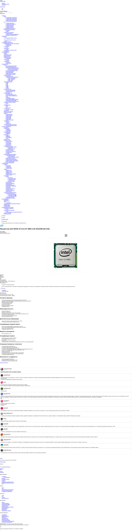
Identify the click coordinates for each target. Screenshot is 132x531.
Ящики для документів (10, 188)
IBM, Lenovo (8, 107)
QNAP (7, 31)
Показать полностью (4, 362)
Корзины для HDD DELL (10, 90)
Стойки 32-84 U (9, 168)
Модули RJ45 (8, 144)
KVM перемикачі (11, 156)
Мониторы (8, 121)
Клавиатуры (8, 123)
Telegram (1, 468)
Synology (8, 30)
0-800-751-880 (2, 1)
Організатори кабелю (10, 183)
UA (2, 8)
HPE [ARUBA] (8, 137)
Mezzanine (8, 97)
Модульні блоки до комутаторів (12, 160)
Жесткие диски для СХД (12, 69)
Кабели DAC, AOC (11, 148)
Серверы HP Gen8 (9, 26)
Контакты (4, 480)
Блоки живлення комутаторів (11, 159)
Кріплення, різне (9, 189)
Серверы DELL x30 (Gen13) (11, 19)
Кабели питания (9, 114)
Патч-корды (8, 142)
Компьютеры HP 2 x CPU (11, 39)
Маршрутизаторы (5, 516)
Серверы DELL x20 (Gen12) (11, 20)
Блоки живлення (5, 507)
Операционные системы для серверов (11, 43)
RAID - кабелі (10, 79)
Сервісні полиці (11, 180)
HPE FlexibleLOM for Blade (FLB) (12, 101)
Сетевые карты (7, 92)
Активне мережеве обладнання (10, 154)
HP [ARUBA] (8, 130)
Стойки (5, 164)
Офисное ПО (6, 48)
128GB (7, 88)
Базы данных (6, 46)
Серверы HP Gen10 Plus (11, 24)
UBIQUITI (8, 129)
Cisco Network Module (10, 98)
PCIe (7, 96)
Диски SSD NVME (9, 72)
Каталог (3, 217)
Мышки (7, 122)
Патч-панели (8, 143)
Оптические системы (6, 520)
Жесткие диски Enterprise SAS (12, 70)
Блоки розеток (9, 182)
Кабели (5, 113)
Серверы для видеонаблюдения (12, 34)
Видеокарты (6, 110)
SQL (7, 47)
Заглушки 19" (8, 187)
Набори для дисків (7, 57)
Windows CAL (8, 45)
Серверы (4, 15)
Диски (3, 502)
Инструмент (6, 127)
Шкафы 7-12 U (9, 171)
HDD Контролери (7, 75)
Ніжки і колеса (9, 191)
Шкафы (5, 169)
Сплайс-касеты (9, 152)
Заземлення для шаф (10, 190)
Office (7, 49)
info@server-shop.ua (6, 466)
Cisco (7, 138)
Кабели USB (8, 117)
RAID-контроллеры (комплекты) (12, 77)
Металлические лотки (10, 193)
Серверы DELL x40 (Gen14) (11, 18)
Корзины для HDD (7, 89)
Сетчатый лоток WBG (12, 195)
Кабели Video (8, 116)
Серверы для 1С (9, 33)
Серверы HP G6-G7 (10, 27)
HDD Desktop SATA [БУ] (10, 74)
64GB (7, 87)
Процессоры (6, 108)
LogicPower (8, 202)
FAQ (3, 483)
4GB (7, 83)
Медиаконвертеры (9, 149)
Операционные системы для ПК (10, 50)
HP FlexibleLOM (9, 93)
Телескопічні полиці (12, 178)
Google (1, 471)
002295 (6, 282)
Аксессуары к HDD (7, 112)
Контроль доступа (7, 213)
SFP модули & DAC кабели (11, 146)
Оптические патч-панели (11, 151)
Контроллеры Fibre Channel (11, 125)
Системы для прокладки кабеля (10, 192)
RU (2, 9)
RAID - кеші (10, 80)
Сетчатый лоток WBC (12, 194)
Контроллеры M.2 (9, 76)
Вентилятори (8, 63)
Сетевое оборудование (6, 126)
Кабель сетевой (9, 141)
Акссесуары (6, 175)
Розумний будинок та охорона (7, 207)
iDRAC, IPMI (6, 59)
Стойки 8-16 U (9, 167)
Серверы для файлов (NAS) (11, 35)
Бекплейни (8, 58)
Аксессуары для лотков (10, 198)
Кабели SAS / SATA (10, 119)
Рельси (5, 53)
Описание (4, 290)
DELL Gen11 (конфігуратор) (11, 21)
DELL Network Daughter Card (11, 95)
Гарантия (4, 476)
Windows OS (8, 44)
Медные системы (7, 140)
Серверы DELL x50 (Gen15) (11, 17)
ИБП (5, 201)
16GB (7, 85)
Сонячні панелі (7, 206)
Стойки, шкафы (5, 163)
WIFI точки (6, 134)
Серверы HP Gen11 (10, 23)
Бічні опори (10, 177)
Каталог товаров (3, 11)
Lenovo (5, 40)
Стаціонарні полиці (12, 179)
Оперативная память (8, 81)
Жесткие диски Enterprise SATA (12, 67)
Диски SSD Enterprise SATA (11, 65)
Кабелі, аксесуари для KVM (13, 157)
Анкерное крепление (10, 197)
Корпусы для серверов (8, 111)
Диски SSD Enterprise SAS (11, 66)
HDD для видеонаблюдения (13, 68)
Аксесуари (8, 186)
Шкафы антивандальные (11, 173)
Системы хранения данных (9, 29)
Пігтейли (8, 153)
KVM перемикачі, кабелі (10, 155)
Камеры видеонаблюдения (9, 210)
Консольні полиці (11, 181)
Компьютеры (4, 36)
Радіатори (8, 62)
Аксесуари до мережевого (9, 162)
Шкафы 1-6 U (8, 170)
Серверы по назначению (9, 32)
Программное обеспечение (7, 42)
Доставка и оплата (5, 479)
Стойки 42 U (8, 166)
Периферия (6, 120)
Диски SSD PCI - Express (11, 73)
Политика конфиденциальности (8, 482)
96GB (7, 82)
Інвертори (6, 199)
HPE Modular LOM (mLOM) (11, 100)
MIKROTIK (8, 131)
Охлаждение (6, 61)
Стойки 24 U (8, 165)
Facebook (2, 472)
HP (4, 22)
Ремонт (3, 3)
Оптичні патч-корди (10, 150)
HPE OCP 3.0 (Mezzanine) (11, 94)
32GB (7, 86)
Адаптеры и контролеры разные (10, 124)
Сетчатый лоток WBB (12, 196)
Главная (3, 215)
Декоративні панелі (8, 54)
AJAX (7, 209)
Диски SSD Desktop (10, 71)
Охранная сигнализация (8, 208)
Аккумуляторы (7, 204)
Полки (7, 176)
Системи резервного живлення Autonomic (12, 203)
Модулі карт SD (7, 56)
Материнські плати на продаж (10, 102)
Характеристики (5, 291)
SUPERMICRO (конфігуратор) (10, 28)
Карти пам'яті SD (7, 55)
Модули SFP (10, 147)
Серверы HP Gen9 (9, 25)
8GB (7, 84)
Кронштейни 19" (9, 184)
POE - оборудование (10, 161)
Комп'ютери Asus (7, 41)
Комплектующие (5, 64)
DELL (5, 16)
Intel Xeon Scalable (9, 109)
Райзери (5, 52)
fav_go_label (2, 231)
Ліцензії (7, 60)
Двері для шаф (9, 174)
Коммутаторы (6, 128)
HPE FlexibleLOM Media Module (12, 99)
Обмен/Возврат (7, 477)
